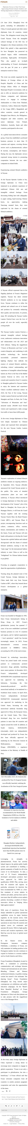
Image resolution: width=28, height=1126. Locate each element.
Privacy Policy (21, 1123)
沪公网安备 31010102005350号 (15, 1120)
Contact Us (5, 1123)
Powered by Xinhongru (14, 1121)
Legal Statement (13, 1123)
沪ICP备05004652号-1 (14, 1118)
